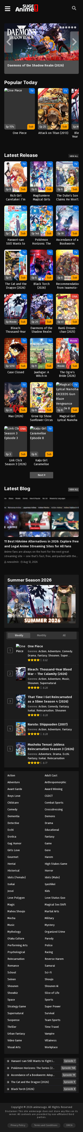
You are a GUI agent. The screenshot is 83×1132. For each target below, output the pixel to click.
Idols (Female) (16, 877)
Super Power (53, 1006)
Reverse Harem (54, 958)
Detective (13, 823)
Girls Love (13, 850)
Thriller (11, 1026)
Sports (49, 999)
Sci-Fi (48, 972)
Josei (10, 891)
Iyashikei (50, 884)
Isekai (31, 710)
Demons (50, 816)
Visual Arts (14, 1047)
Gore (48, 850)
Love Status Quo (55, 897)
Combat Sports (54, 802)
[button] (54, 27)
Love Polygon (16, 897)
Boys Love (13, 795)
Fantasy (42, 655)
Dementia (13, 816)
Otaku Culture (15, 938)
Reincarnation (45, 710)
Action (42, 651)
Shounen (53, 655)
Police (49, 945)
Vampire (49, 1033)
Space (11, 999)
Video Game (14, 1040)
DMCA (69, 1125)
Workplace (51, 1047)
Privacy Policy (18, 1125)
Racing (49, 952)
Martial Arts (52, 911)
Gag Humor (14, 843)
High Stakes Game (56, 863)
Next (41, 475)
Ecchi (66, 754)
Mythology (14, 931)
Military (49, 918)
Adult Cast (51, 775)
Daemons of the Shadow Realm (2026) (35, 65)
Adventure (54, 651)
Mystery (49, 924)
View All (74, 156)
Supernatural (48, 683)
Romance (13, 965)
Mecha (11, 918)
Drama (32, 655)
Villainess (51, 1040)
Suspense (13, 1020)
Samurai (50, 965)
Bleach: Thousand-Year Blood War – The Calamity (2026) (50, 671)
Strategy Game (16, 1006)
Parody (49, 938)
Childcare (13, 802)
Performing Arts (17, 945)
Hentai (11, 863)
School (11, 972)
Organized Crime (55, 931)
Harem (49, 857)
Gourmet (12, 857)
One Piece (35, 646)
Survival (49, 1013)
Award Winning (54, 789)
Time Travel (52, 1026)
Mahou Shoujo (16, 911)
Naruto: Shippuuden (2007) (48, 724)
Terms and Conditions (45, 1125)
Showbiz (12, 992)
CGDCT (49, 795)
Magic (11, 904)
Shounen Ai (51, 986)
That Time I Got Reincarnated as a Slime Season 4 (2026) (50, 699)
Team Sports (52, 1020)
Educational (52, 829)
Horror (49, 870)
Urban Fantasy (16, 1033)
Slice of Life (52, 992)
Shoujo (49, 979)
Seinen (11, 979)
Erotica (11, 836)
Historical (13, 870)
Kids (47, 891)
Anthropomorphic (55, 782)
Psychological (16, 952)
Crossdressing (54, 809)
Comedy (67, 651)
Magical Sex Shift (55, 904)
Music (65, 678)
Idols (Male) (52, 877)
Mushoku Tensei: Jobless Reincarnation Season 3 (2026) (51, 747)
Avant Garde (14, 789)
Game (48, 843)
